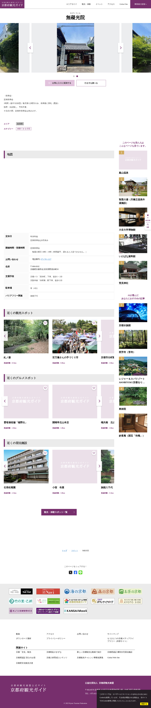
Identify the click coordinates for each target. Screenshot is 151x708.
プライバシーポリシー (55, 638)
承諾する (144, 704)
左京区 (20, 124)
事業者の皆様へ (140, 4)
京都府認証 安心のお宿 (25, 658)
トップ (64, 550)
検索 (148, 227)
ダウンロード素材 (23, 638)
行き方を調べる (91, 83)
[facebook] (75, 572)
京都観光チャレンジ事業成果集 (90, 658)
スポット (74, 550)
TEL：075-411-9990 (93, 694)
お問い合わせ (82, 634)
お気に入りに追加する (61, 83)
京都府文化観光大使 (24, 663)
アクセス (111, 4)
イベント (99, 4)
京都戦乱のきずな (54, 652)
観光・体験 (86, 4)
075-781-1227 (46, 259)
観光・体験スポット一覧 (55, 512)
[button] (121, 48)
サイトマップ (113, 634)
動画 (18, 634)
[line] (80, 572)
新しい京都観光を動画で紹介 (89, 652)
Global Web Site (113, 658)
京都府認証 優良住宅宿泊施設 (119, 652)
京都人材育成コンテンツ (56, 658)
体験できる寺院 (23, 129)
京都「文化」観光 (23, 652)
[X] (70, 572)
